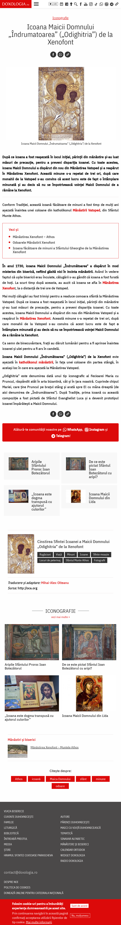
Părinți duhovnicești (74, 822)
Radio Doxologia (71, 861)
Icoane (84, 554)
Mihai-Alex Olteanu (55, 582)
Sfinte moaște (101, 554)
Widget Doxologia (72, 855)
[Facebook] (81, 4)
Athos (19, 779)
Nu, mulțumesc (80, 915)
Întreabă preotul (15, 839)
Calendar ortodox (72, 850)
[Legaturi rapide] (117, 4)
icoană (36, 779)
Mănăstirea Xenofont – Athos (34, 237)
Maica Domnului (60, 779)
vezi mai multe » (60, 617)
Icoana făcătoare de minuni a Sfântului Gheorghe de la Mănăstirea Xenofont (61, 250)
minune (101, 779)
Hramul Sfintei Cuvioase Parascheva (28, 855)
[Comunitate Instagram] (106, 4)
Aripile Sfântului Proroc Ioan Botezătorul (41, 467)
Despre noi (11, 882)
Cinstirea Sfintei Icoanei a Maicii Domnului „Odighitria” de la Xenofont (73, 544)
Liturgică (10, 828)
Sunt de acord (79, 906)
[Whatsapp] (60, 54)
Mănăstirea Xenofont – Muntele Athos (55, 747)
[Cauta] (76, 4)
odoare (60, 786)
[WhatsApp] (101, 4)
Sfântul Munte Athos (77, 560)
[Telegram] (112, 4)
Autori (65, 817)
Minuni (71, 554)
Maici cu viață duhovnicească (80, 828)
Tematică (66, 833)
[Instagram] (91, 4)
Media (8, 844)
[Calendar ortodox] (61, 4)
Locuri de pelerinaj (50, 560)
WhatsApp (74, 429)
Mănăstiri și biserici (21, 739)
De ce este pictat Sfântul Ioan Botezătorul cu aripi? (100, 469)
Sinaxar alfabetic (72, 839)
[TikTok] (96, 4)
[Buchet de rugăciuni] (71, 4)
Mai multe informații (39, 922)
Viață (59, 554)
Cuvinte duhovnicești (18, 817)
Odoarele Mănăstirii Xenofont (34, 242)
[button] (37, 4)
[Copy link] (68, 54)
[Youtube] (86, 4)
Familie (9, 822)
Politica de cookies (17, 887)
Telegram (63, 435)
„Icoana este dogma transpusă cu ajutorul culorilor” (42, 501)
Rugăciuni (45, 554)
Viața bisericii (14, 811)
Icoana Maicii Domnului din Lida (99, 497)
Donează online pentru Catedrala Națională (33, 893)
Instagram (96, 429)
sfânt (83, 779)
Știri (7, 850)
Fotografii (99, 560)
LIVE (54, 4)
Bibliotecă (11, 833)
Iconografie (60, 17)
